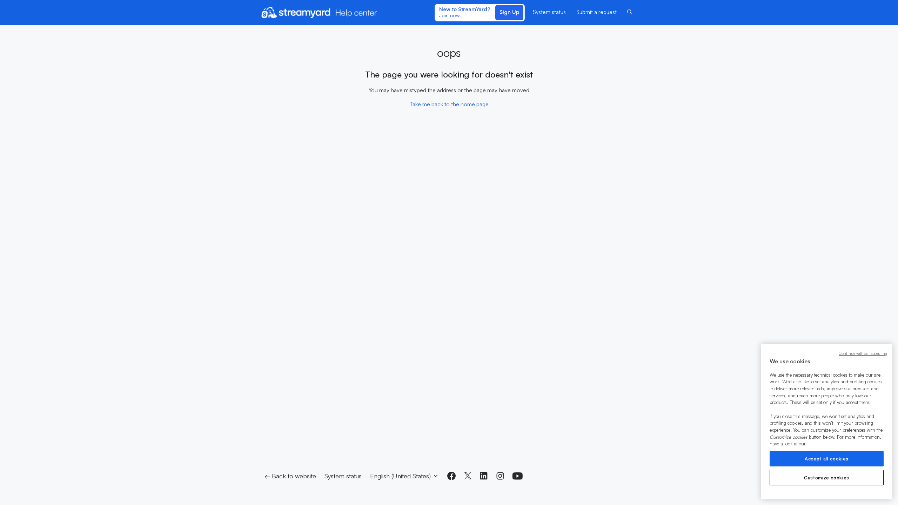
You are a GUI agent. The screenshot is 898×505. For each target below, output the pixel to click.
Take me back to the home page (449, 104)
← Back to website (290, 476)
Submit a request (596, 12)
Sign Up (509, 12)
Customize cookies (826, 477)
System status (549, 12)
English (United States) (401, 476)
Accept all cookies (827, 459)
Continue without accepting (863, 353)
